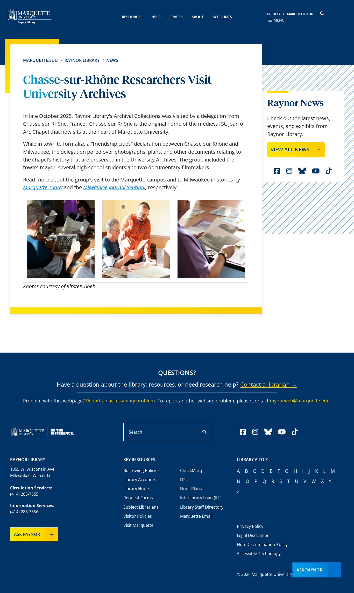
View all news (290, 149)
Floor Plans (191, 488)
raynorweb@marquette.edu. (300, 400)
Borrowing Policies (141, 470)
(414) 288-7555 (24, 494)
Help (156, 16)
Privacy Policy (250, 526)
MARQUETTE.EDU (300, 14)
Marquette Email (196, 516)
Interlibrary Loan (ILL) (201, 498)
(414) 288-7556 (24, 512)
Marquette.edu (40, 60)
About (198, 16)
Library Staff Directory (201, 507)
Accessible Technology (259, 553)
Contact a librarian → (268, 384)
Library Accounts (139, 479)
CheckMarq (191, 470)
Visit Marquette (138, 525)
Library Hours (136, 488)
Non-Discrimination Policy (262, 544)
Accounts (222, 16)
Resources (132, 16)
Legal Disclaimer (253, 535)
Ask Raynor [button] (309, 570)
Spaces (176, 16)
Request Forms (138, 498)
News (112, 60)
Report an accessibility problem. (121, 400)
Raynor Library (82, 60)
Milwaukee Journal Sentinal (114, 187)
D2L (184, 479)
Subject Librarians (141, 507)
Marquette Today (42, 187)
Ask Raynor (27, 534)
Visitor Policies (137, 516)
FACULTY (273, 14)
